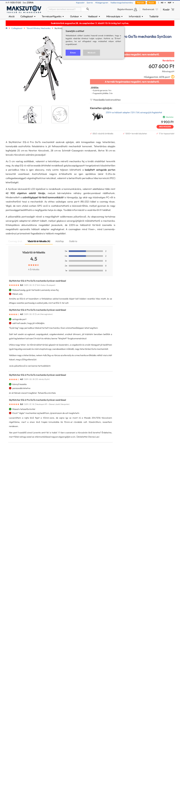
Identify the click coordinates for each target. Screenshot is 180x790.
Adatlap (59, 241)
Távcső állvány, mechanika (38, 28)
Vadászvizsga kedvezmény (121, 2)
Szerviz (90, 2)
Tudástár (154, 16)
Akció (12, 16)
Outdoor (76, 16)
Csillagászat (28, 16)
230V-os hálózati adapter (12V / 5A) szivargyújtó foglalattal (134, 112)
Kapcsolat (80, 2)
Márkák (140, 2)
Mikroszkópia (114, 16)
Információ (136, 16)
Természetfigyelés (53, 16)
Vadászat (94, 16)
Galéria (73, 241)
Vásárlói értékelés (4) (39, 241)
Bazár (151, 2)
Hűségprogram (101, 2)
